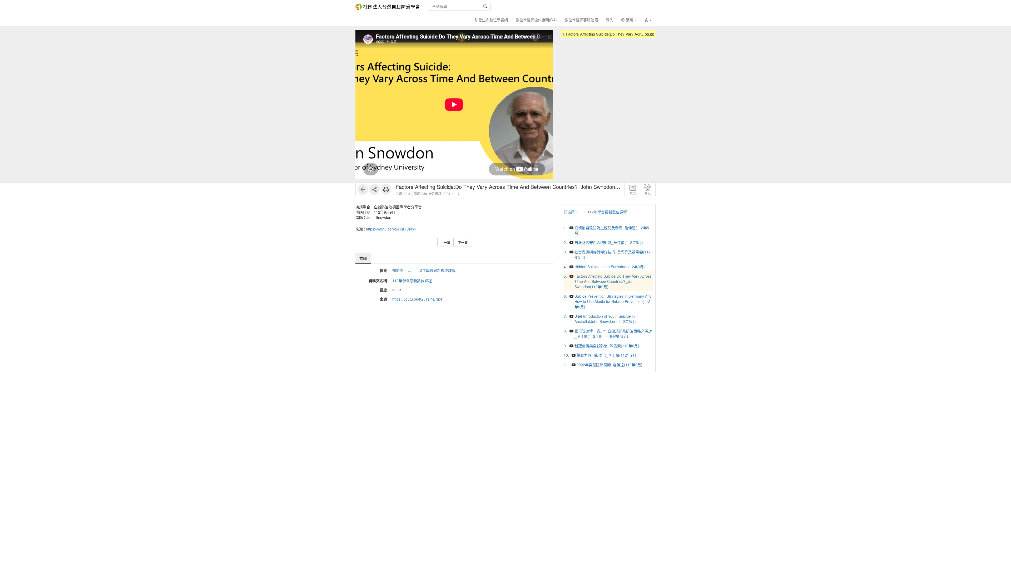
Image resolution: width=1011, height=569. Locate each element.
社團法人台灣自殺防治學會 (391, 6)
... (409, 270)
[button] (648, 19)
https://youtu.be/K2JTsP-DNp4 (391, 229)
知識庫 (397, 270)
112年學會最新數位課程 (435, 270)
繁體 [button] (629, 19)
